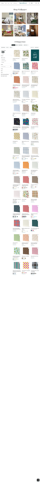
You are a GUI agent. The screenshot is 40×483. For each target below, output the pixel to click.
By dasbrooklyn (23, 59)
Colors (7, 47)
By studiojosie (14, 59)
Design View (32, 47)
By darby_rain (23, 271)
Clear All (3, 53)
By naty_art (32, 157)
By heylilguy (32, 215)
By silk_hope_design (24, 186)
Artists (6, 64)
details (22, 0)
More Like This (14, 60)
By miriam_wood (23, 157)
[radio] (1, 57)
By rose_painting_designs (15, 128)
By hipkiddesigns (32, 127)
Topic (6, 72)
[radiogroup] (6, 60)
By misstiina (14, 156)
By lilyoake (32, 100)
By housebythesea (24, 100)
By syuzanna (32, 244)
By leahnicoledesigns (33, 272)
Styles (11, 47)
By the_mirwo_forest (24, 215)
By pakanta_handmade (24, 128)
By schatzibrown (14, 272)
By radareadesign (32, 86)
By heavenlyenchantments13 (34, 229)
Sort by (6, 55)
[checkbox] (11, 74)
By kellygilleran (14, 142)
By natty (23, 244)
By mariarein (14, 86)
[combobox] (26, 45)
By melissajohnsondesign (24, 86)
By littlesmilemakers (15, 186)
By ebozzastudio (14, 215)
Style (6, 70)
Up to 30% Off (19, 0)
